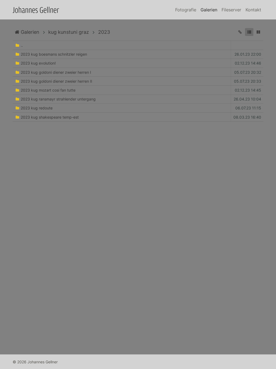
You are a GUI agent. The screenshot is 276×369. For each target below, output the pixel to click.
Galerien (209, 9)
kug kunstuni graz (68, 32)
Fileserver (231, 9)
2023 (104, 32)
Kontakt (253, 9)
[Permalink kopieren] (240, 32)
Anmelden (5, 364)
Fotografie (185, 9)
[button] (249, 32)
